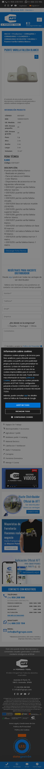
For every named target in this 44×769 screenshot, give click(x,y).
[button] (22, 417)
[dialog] (22, 384)
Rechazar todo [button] (23, 411)
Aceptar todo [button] (22, 405)
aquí (26, 395)
